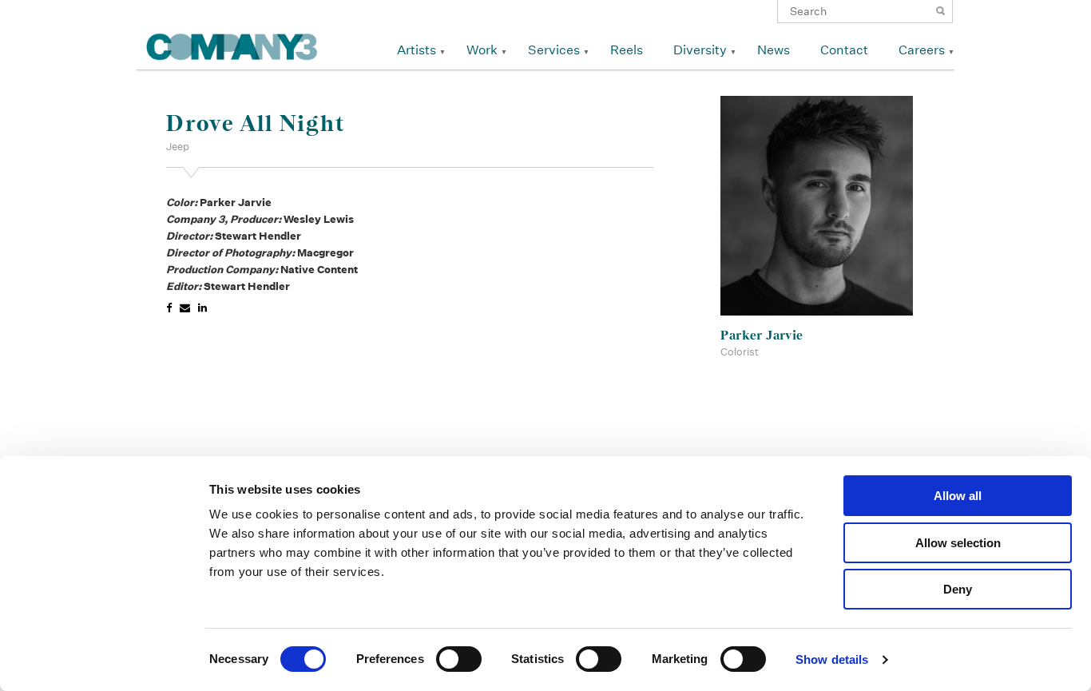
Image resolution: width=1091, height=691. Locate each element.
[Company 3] (232, 44)
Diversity (700, 50)
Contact (844, 50)
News (773, 50)
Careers (922, 50)
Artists (416, 50)
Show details (831, 659)
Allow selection (958, 543)
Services (554, 50)
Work (482, 50)
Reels (626, 50)
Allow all (958, 495)
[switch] (459, 659)
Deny (957, 589)
